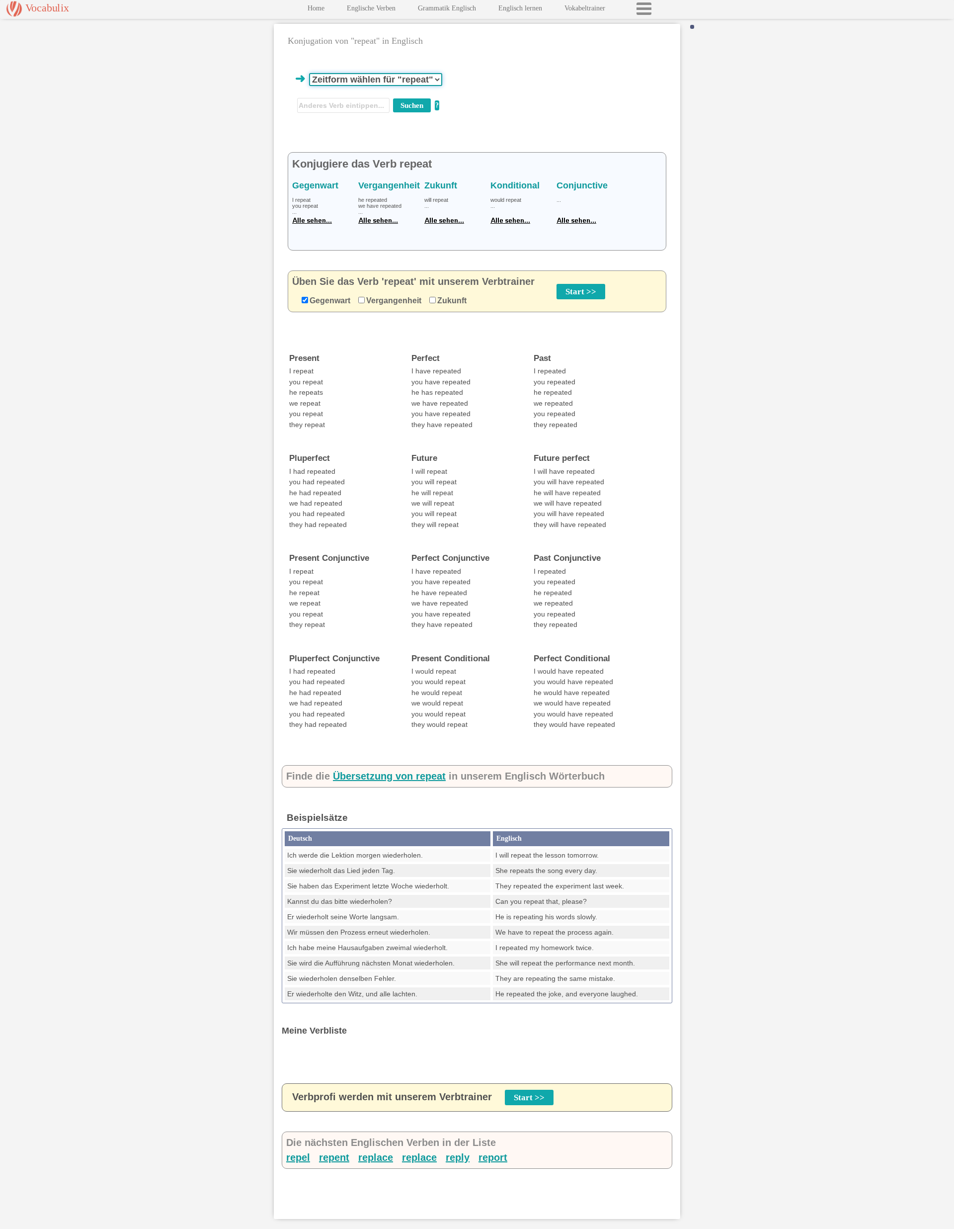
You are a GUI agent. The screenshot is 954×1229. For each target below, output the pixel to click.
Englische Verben (371, 8)
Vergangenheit (393, 300)
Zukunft (452, 300)
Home (316, 8)
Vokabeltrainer (584, 8)
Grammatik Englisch (447, 8)
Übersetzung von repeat (389, 776)
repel (298, 1157)
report (492, 1157)
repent (334, 1157)
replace (375, 1157)
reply (458, 1157)
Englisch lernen (520, 8)
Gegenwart (330, 300)
